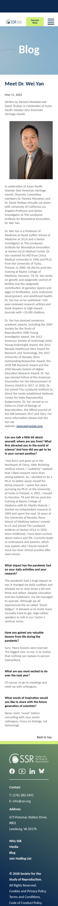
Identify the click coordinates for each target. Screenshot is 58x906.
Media (13, 847)
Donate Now (35, 21)
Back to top (44, 737)
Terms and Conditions (24, 897)
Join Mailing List (20, 858)
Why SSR (15, 841)
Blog (12, 853)
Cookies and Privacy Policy (27, 891)
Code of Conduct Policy (25, 903)
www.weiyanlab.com (29, 426)
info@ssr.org (22, 801)
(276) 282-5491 (23, 795)
